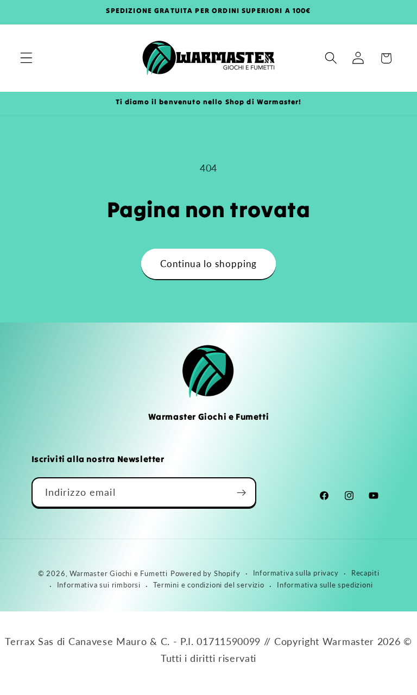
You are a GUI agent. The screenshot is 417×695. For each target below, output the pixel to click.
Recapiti (365, 573)
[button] (26, 58)
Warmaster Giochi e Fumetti (119, 574)
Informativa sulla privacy (296, 573)
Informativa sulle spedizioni (325, 585)
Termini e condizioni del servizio (208, 585)
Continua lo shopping (208, 263)
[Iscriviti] (241, 492)
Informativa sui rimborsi (99, 585)
